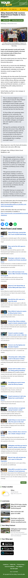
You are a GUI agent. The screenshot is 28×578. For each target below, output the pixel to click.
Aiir (24, 574)
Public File (12, 564)
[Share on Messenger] (6, 224)
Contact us (5, 564)
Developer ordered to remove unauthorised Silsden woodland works (13, 260)
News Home (6, 20)
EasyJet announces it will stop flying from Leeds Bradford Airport (13, 398)
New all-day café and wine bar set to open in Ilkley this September (13, 459)
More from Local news (17, 20)
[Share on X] (11, 224)
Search (23, 482)
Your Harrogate (14, 568)
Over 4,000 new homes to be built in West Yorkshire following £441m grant (14, 273)
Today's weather (7, 487)
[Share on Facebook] (2, 224)
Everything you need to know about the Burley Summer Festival (13, 384)
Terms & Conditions (9, 566)
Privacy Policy (20, 564)
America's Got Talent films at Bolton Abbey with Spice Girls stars (13, 287)
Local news (5, 501)
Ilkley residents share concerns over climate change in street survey (14, 433)
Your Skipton (19, 566)
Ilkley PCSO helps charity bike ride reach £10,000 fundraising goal (13, 234)
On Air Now (22, 3)
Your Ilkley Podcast (8, 525)
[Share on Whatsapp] (15, 224)
